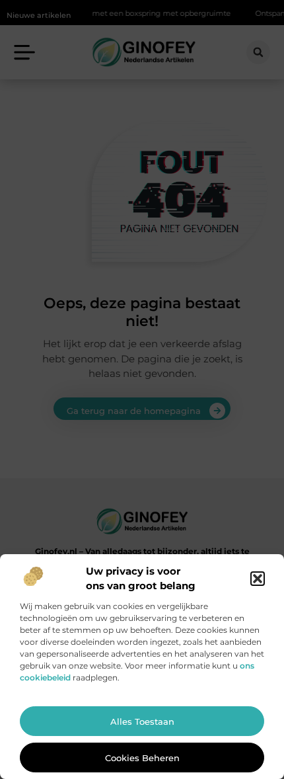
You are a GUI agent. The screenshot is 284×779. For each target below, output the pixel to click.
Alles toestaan (142, 721)
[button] (257, 578)
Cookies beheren (142, 758)
